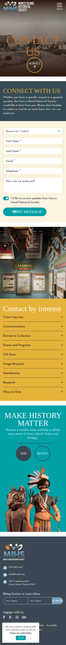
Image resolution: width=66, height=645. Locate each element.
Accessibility (51, 625)
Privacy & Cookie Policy (21, 632)
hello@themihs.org (17, 574)
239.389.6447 (16, 567)
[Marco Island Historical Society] (18, 6)
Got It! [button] (21, 637)
